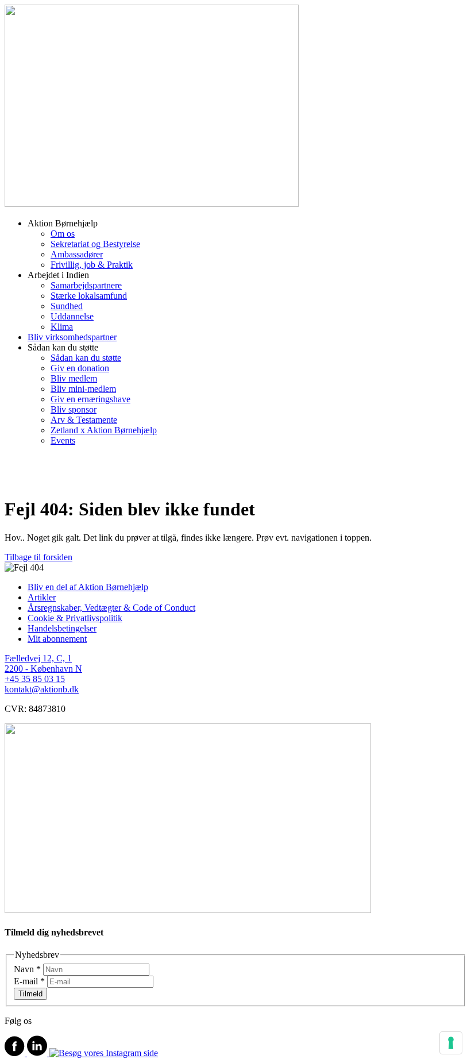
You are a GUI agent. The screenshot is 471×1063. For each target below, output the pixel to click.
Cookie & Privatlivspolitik (75, 618)
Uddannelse (72, 316)
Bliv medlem (74, 378)
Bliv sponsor (73, 409)
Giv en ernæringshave (90, 399)
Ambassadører (77, 254)
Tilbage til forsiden (38, 557)
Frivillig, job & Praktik (92, 264)
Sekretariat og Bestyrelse (95, 244)
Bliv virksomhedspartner (72, 337)
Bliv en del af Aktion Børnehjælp (88, 587)
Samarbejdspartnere (86, 285)
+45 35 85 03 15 (35, 679)
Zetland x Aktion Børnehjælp (104, 430)
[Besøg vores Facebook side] (16, 1053)
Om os (63, 233)
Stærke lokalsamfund (89, 296)
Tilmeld (30, 993)
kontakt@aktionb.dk (42, 689)
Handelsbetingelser (62, 628)
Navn (27, 969)
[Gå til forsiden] (152, 204)
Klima (62, 327)
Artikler (42, 597)
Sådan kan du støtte (86, 358)
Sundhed (67, 306)
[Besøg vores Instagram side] (103, 1053)
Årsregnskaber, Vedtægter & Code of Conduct (111, 608)
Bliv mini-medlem (83, 389)
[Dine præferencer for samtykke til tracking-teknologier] (451, 1043)
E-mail (29, 981)
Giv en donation (80, 368)
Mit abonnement (57, 639)
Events (63, 440)
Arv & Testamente (84, 420)
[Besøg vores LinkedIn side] (38, 1053)
